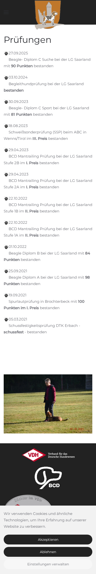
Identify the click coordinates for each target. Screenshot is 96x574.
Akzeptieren (48, 539)
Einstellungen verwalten (48, 564)
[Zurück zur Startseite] (48, 12)
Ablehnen (48, 552)
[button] (6, 12)
